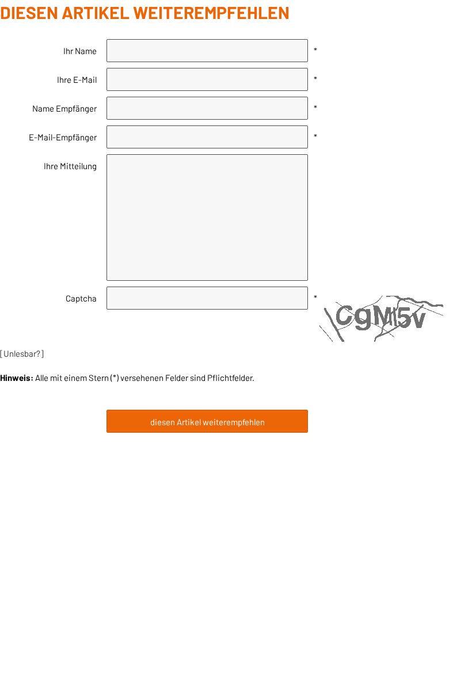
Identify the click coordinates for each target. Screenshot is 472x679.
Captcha (81, 298)
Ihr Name (80, 50)
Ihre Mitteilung (70, 166)
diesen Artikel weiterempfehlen (207, 422)
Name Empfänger (64, 108)
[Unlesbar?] (22, 353)
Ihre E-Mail (77, 79)
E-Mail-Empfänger (63, 137)
